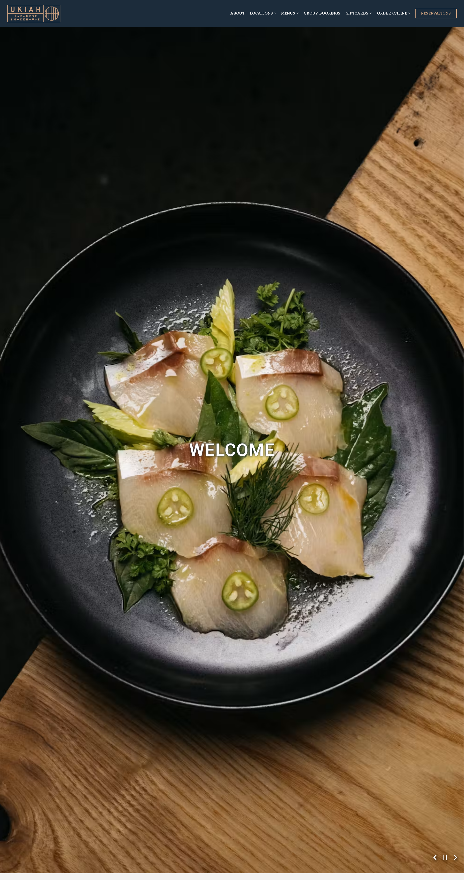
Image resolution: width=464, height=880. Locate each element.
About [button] (237, 13)
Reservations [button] (436, 13)
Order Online (394, 13)
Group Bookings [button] (322, 13)
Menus (290, 13)
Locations (263, 13)
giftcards (358, 13)
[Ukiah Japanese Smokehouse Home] (33, 13)
